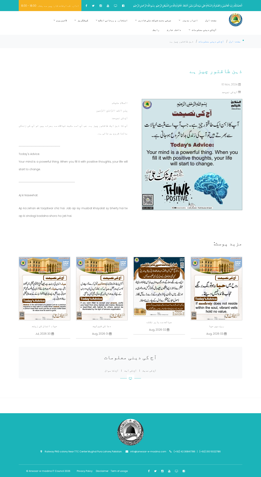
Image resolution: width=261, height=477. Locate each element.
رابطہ (155, 30)
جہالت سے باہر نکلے (159, 322)
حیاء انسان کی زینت (44, 326)
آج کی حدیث (149, 371)
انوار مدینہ (189, 20)
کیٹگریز (82, 20)
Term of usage (119, 471)
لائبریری (61, 20)
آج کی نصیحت (229, 92)
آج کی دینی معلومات (203, 30)
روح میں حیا (216, 326)
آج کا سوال (111, 371)
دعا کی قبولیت (102, 326)
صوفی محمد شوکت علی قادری (154, 20)
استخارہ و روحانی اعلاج (113, 20)
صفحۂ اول (210, 20)
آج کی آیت (130, 371)
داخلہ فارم (174, 30)
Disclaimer (102, 471)
